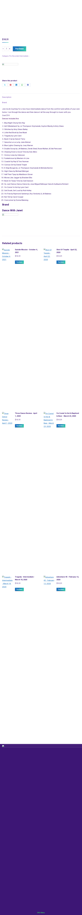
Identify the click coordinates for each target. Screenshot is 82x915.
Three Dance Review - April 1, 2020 (26, 414)
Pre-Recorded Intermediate (18, 56)
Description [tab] (6, 97)
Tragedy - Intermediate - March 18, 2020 (25, 578)
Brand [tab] (4, 102)
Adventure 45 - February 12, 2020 (67, 578)
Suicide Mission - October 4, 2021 (26, 251)
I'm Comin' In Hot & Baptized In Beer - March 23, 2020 (67, 414)
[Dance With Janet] (10, 71)
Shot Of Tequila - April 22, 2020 (66, 251)
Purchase (19, 49)
